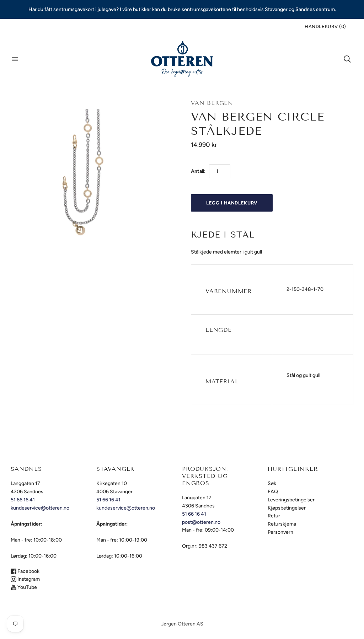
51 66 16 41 (23, 500)
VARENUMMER (228, 291)
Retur (274, 516)
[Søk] (347, 59)
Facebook (27, 571)
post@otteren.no (201, 522)
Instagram (28, 579)
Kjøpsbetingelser (287, 508)
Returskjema (282, 524)
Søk (272, 483)
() (325, 26)
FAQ (273, 492)
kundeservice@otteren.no (40, 508)
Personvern (280, 532)
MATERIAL (222, 381)
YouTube (26, 587)
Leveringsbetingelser (291, 500)
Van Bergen (212, 103)
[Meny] (15, 59)
